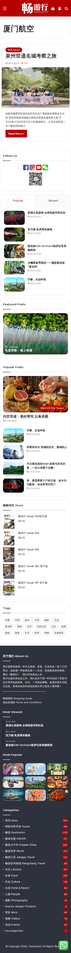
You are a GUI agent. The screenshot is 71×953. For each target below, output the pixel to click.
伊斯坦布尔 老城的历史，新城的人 (47, 447)
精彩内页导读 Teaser (17, 826)
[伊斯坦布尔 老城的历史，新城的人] (13, 452)
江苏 (53, 626)
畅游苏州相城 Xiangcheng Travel (25, 863)
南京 (27, 620)
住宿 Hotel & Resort (17, 887)
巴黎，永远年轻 (37, 279)
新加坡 (8, 626)
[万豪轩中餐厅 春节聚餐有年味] (57, 782)
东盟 (7, 620)
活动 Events (12, 924)
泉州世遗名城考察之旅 (31, 56)
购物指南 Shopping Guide (17, 698)
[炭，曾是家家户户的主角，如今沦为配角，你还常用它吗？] (13, 486)
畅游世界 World (14, 850)
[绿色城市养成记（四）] (35, 782)
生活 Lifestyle (13, 869)
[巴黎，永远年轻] (14, 285)
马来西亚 (58, 632)
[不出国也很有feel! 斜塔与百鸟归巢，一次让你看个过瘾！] (13, 469)
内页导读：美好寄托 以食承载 (25, 416)
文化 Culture (12, 881)
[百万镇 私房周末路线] (14, 234)
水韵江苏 (41, 626)
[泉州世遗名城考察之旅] (35, 87)
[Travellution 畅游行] (35, 8)
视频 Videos (12, 918)
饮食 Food (11, 875)
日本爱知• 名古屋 (21, 350)
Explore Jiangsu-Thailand (20, 906)
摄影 (46, 620)
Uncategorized (14, 930)
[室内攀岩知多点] (35, 795)
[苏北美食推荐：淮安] (57, 795)
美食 (17, 632)
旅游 (19, 626)
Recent (53, 200)
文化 (56, 620)
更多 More (11, 912)
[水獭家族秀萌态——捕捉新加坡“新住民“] (14, 268)
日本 (29, 626)
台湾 (37, 620)
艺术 (27, 632)
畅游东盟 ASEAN (15, 838)
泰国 (63, 626)
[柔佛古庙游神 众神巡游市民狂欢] (14, 218)
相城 (7, 632)
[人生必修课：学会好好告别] (57, 769)
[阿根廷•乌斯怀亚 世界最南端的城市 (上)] (13, 795)
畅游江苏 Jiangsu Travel (19, 857)
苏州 (37, 632)
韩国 (46, 632)
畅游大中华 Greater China (20, 844)
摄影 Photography (16, 900)
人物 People (12, 894)
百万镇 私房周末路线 (40, 229)
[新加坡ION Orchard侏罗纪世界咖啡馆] (14, 251)
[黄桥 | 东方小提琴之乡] (13, 769)
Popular (18, 200)
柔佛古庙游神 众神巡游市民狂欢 (47, 212)
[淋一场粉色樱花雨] (35, 769)
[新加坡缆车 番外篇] (13, 782)
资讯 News (14, 49)
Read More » (16, 133)
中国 (17, 620)
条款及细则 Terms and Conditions (22, 702)
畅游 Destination (15, 832)
